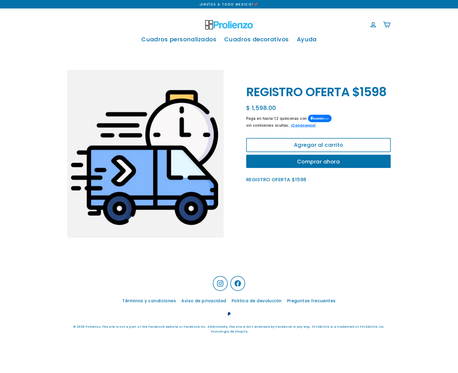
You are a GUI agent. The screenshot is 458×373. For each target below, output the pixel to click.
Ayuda (307, 39)
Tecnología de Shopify (229, 331)
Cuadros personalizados (178, 39)
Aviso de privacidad (203, 301)
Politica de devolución (257, 301)
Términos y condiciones (149, 301)
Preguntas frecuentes (311, 301)
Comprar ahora (318, 161)
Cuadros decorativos (256, 39)
